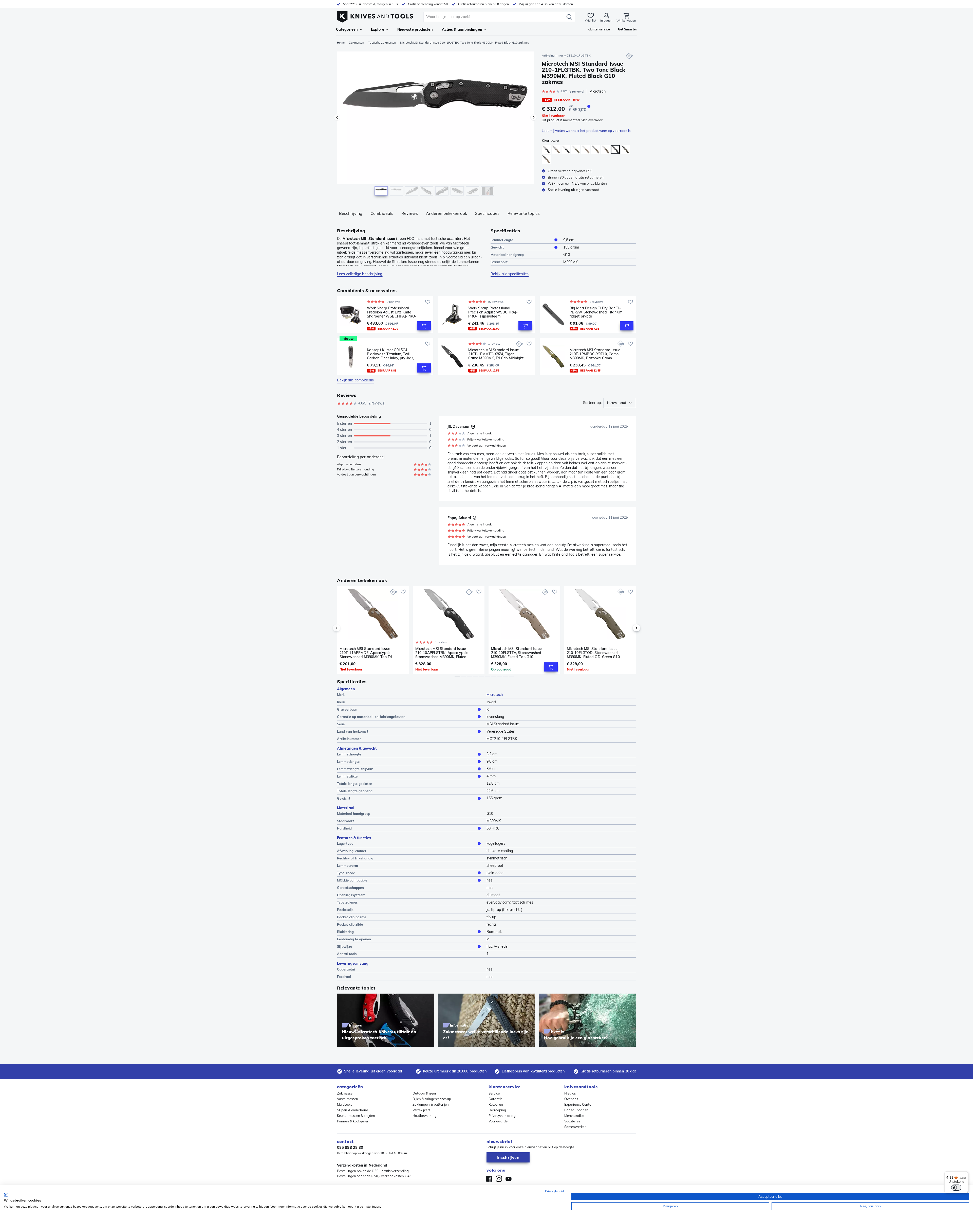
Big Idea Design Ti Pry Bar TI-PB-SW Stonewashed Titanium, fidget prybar (596, 312)
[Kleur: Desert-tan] (556, 149)
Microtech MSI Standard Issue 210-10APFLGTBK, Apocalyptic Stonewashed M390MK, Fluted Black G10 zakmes (441, 653)
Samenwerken (575, 1127)
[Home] (375, 15)
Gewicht (497, 247)
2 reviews (576, 91)
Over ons (571, 1099)
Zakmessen (356, 42)
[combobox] (620, 403)
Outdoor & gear (424, 1093)
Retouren (496, 1104)
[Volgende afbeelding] (533, 117)
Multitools (344, 1104)
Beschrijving (350, 213)
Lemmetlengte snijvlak (355, 769)
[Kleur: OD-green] (576, 149)
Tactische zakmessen (382, 42)
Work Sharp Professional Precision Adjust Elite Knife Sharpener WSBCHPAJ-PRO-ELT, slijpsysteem (392, 312)
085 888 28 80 (350, 1147)
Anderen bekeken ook (446, 213)
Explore (377, 29)
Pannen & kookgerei (352, 1121)
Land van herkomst (352, 731)
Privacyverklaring (502, 1116)
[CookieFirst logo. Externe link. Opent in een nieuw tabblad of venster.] (6, 1195)
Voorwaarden (499, 1121)
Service (494, 1093)
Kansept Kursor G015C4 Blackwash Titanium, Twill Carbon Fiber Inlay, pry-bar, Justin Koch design (390, 354)
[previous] (345, 628)
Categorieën (347, 29)
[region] (435, 124)
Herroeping (497, 1110)
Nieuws (570, 1093)
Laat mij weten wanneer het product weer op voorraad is (586, 131)
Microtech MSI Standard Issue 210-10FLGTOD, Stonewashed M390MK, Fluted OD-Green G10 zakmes (593, 653)
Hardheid (344, 828)
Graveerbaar (347, 709)
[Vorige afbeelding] (337, 117)
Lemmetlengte (502, 240)
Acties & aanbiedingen (462, 29)
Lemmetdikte (347, 776)
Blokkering (345, 932)
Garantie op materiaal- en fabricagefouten (371, 717)
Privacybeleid (554, 1191)
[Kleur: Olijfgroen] (625, 149)
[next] (628, 628)
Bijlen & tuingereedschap (432, 1099)
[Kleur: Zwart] (546, 149)
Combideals (381, 213)
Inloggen (606, 20)
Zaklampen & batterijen (431, 1104)
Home (341, 42)
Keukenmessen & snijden (356, 1116)
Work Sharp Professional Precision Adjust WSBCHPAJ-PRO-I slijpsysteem (493, 312)
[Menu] (965, 1174)
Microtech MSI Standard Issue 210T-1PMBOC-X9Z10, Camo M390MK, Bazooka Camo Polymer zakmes (595, 354)
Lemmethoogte (349, 754)
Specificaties (487, 213)
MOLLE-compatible (352, 880)
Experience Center (578, 1104)
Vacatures (572, 1121)
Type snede (346, 873)
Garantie (495, 1099)
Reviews (409, 213)
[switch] (956, 1188)
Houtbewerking (425, 1116)
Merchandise (574, 1116)
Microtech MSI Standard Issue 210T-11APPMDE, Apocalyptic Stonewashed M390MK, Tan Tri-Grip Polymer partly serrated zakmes (367, 653)
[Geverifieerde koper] (473, 426)
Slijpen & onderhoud (352, 1110)
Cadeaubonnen (576, 1110)
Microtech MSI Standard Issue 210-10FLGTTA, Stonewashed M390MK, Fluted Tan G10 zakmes (516, 653)
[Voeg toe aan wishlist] (427, 301)
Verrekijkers (422, 1110)
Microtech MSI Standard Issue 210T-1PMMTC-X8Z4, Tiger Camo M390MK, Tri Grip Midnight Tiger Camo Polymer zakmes (495, 354)
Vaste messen (347, 1099)
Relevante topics (524, 213)
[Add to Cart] (424, 325)
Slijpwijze (344, 946)
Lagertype (345, 843)
